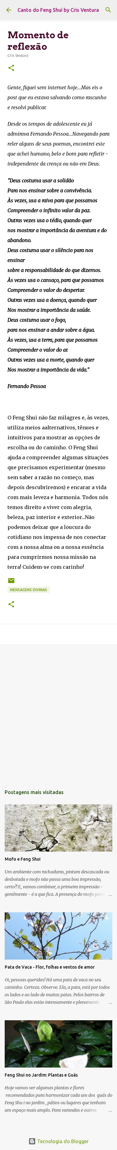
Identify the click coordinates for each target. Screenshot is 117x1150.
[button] (11, 68)
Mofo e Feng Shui (23, 859)
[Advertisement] (58, 711)
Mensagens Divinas (28, 590)
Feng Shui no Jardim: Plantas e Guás (41, 1075)
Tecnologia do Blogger (62, 1141)
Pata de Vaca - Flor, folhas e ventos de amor (50, 967)
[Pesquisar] (108, 9)
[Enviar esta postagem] (11, 583)
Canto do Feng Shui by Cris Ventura (58, 10)
